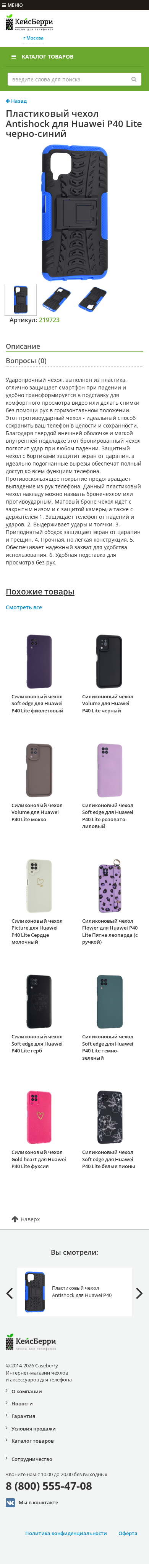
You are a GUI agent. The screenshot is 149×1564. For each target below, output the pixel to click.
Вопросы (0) (26, 360)
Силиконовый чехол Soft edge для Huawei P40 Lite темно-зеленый (107, 1047)
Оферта (128, 1533)
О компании (26, 1391)
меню (15, 5)
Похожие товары (40, 591)
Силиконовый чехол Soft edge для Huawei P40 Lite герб (37, 1043)
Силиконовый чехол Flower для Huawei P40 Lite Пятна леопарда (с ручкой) (110, 931)
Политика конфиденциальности (66, 1533)
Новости (22, 1403)
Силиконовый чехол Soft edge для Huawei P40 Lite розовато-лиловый (107, 816)
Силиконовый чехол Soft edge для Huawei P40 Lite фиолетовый (37, 703)
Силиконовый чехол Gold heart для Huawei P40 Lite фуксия (38, 1159)
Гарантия (23, 1416)
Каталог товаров (47, 56)
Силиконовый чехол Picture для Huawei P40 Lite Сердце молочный (37, 931)
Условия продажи (33, 1428)
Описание (23, 346)
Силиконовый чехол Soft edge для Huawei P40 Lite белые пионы (108, 1159)
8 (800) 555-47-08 (49, 1485)
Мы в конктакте (38, 1502)
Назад (18, 100)
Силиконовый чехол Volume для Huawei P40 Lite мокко (37, 812)
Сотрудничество (31, 1459)
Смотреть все (24, 607)
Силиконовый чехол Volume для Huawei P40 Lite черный (107, 703)
